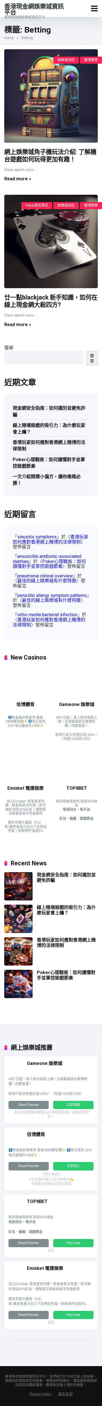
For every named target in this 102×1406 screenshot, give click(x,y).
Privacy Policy (40, 1394)
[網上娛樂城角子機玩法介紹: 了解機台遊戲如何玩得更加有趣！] (51, 96)
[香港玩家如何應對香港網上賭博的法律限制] (18, 964)
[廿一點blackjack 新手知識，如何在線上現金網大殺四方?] (51, 241)
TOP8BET (76, 788)
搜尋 (8, 347)
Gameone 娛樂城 (76, 704)
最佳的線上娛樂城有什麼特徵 (46, 580)
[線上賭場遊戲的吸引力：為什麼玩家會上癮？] (18, 931)
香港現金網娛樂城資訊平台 (34, 9)
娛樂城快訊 (66, 60)
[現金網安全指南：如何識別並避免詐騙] (18, 899)
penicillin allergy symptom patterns (52, 595)
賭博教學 (91, 60)
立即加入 (73, 1166)
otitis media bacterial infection (47, 614)
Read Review (28, 1105)
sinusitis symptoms (37, 537)
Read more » (17, 178)
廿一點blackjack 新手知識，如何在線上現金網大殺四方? (50, 301)
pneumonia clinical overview (45, 576)
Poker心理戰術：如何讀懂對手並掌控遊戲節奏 (49, 463)
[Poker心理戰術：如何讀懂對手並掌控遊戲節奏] (18, 996)
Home (9, 38)
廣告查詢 (65, 1394)
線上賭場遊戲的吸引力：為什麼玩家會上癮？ (49, 429)
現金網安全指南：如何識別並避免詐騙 (49, 411)
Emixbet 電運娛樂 (25, 788)
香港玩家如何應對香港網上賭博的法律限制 (49, 445)
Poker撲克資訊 (37, 205)
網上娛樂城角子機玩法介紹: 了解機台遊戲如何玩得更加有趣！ (50, 155)
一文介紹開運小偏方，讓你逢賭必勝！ (47, 480)
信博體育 (25, 704)
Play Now (73, 1243)
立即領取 (73, 1105)
